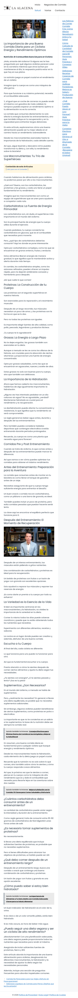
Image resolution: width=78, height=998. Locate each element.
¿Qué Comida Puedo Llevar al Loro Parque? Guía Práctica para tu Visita (66, 113)
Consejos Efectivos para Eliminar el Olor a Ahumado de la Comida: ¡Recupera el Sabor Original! (67, 142)
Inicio (37, 4)
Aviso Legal (43, 995)
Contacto (60, 10)
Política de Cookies (58, 995)
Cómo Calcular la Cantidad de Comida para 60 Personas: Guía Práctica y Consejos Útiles (67, 55)
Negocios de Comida (55, 4)
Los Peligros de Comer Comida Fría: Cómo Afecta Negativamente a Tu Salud (68, 30)
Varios (48, 10)
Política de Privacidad (28, 995)
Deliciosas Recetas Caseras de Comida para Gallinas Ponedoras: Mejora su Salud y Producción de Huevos (68, 84)
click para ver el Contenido (17, 169)
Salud (38, 10)
